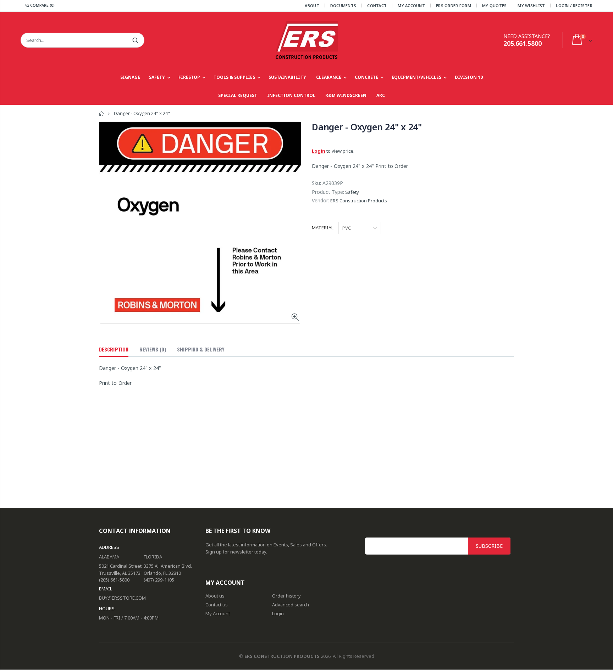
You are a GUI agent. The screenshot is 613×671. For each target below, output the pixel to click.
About (312, 5)
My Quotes (494, 5)
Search (135, 40)
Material (322, 227)
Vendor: (320, 200)
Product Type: (328, 192)
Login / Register (574, 5)
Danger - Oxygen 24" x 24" (367, 127)
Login (318, 151)
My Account (411, 5)
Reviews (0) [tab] (152, 349)
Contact (377, 5)
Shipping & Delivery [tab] (200, 349)
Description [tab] (113, 349)
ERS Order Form (453, 5)
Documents (343, 5)
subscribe (489, 545)
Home (101, 113)
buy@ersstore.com (122, 598)
